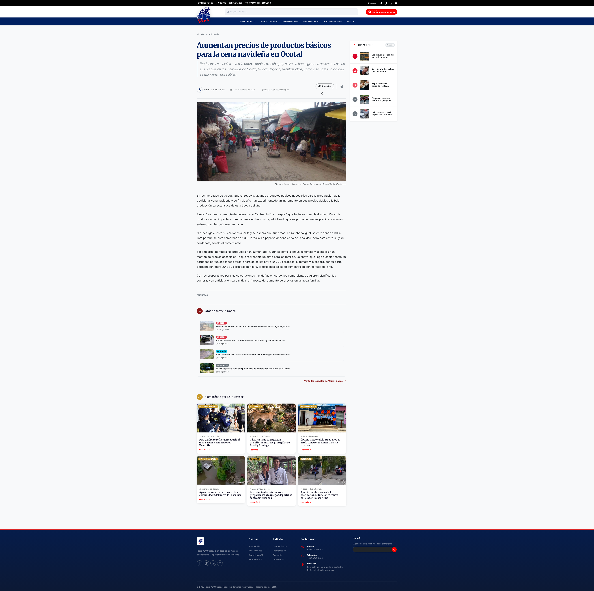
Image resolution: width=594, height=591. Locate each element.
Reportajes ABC (311, 21)
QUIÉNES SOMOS (205, 3)
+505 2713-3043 (315, 549)
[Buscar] (228, 12)
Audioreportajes (333, 21)
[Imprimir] (341, 86)
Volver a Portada (210, 34)
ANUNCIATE (221, 3)
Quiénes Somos (280, 546)
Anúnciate (277, 555)
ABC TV (350, 21)
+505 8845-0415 (315, 558)
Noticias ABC (246, 21)
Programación (279, 551)
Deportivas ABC (290, 21)
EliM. (274, 587)
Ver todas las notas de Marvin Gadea (323, 381)
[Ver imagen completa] (271, 141)
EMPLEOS (266, 3)
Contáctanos (278, 559)
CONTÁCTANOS (235, 3)
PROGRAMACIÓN (252, 3)
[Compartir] (322, 93)
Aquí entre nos (269, 21)
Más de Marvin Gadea (220, 311)
